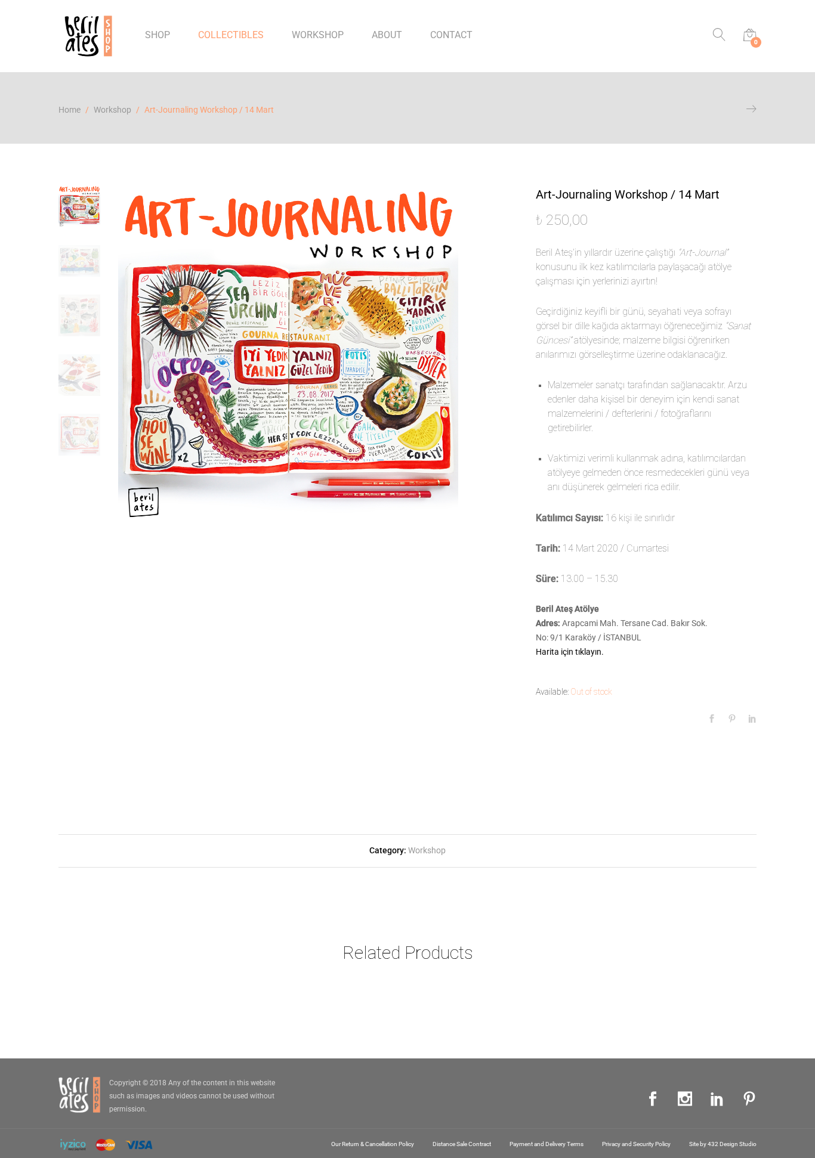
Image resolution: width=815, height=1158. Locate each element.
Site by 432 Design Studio (723, 1144)
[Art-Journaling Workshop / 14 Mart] (712, 719)
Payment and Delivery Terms (547, 1144)
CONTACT (451, 35)
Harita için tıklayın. (571, 652)
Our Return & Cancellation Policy (372, 1144)
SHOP (157, 35)
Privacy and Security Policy (636, 1144)
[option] (288, 355)
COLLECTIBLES (231, 35)
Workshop (427, 850)
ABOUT (387, 35)
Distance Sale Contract (462, 1144)
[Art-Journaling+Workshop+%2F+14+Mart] (732, 719)
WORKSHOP (318, 35)
